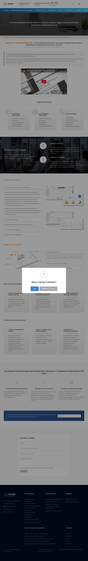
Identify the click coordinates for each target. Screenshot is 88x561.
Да (35, 289)
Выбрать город (48, 289)
